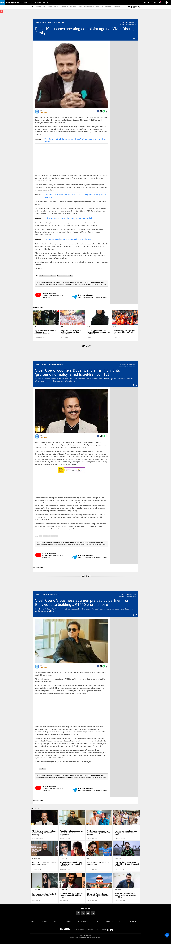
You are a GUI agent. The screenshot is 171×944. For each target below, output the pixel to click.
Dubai (48, 536)
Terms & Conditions (100, 929)
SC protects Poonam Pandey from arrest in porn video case (98, 895)
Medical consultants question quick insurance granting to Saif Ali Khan (69, 218)
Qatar (88, 326)
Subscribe (45, 2)
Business (73, 7)
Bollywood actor (61, 275)
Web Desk (43, 112)
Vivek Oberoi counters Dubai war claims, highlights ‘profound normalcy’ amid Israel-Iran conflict (75, 140)
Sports (80, 7)
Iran (44, 536)
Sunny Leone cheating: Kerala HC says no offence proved (44, 895)
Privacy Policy (90, 929)
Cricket (89, 858)
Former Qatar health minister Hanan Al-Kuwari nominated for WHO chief (98, 332)
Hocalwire (98, 937)
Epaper (25, 2)
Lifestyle (108, 7)
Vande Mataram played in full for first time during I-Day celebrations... (71, 332)
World (50, 7)
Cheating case (52, 275)
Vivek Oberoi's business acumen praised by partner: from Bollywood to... (71, 833)
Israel (40, 536)
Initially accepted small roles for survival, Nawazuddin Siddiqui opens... (71, 895)
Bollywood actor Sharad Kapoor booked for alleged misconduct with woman (71, 864)
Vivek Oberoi (70, 275)
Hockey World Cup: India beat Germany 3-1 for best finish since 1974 (124, 332)
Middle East (64, 7)
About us (74, 929)
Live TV (31, 2)
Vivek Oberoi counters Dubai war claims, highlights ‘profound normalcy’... (44, 833)
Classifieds (38, 2)
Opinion (56, 7)
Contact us (81, 929)
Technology (99, 7)
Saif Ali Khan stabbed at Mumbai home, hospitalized (44, 864)
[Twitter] (100, 111)
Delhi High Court (43, 275)
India (44, 7)
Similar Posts (36, 808)
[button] (2, 2)
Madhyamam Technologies (83, 937)
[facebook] (98, 111)
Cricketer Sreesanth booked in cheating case (98, 864)
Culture (121, 921)
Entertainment (89, 7)
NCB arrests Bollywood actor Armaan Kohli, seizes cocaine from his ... (125, 895)
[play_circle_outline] (46, 317)
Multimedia (116, 7)
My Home (38, 7)
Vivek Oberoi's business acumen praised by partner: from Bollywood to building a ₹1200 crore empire (75, 196)
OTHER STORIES (38, 307)
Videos (36, 326)
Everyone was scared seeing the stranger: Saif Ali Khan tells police (68, 239)
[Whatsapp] (103, 111)
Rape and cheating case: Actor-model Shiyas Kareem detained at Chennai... (127, 864)
